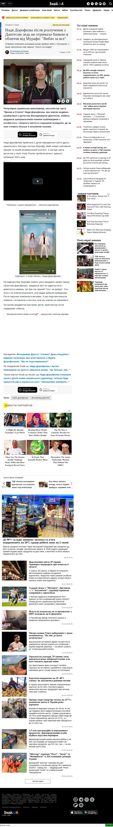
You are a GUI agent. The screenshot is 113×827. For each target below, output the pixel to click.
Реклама (26, 807)
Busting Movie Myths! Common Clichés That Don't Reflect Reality (37, 432)
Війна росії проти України (17, 18)
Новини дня (62, 18)
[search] (110, 4)
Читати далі (37, 781)
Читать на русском (61, 25)
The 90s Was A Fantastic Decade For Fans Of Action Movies (60, 432)
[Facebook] (58, 101)
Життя (57, 10)
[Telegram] (88, 3)
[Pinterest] (104, 3)
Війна (65, 10)
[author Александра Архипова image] (7, 52)
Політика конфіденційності (11, 807)
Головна (5, 10)
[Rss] (96, 3)
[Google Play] (91, 812)
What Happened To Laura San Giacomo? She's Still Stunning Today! (99, 207)
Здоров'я (96, 10)
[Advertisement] (38, 334)
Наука (106, 10)
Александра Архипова (19, 51)
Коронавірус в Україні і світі (43, 18)
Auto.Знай (47, 10)
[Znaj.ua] (56, 3)
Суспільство (76, 10)
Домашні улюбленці (30, 10)
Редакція (35, 807)
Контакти (43, 807)
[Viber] (92, 3)
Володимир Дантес (41, 398)
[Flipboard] (100, 3)
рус (10, 4)
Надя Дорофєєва (20, 398)
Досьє (15, 10)
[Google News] (92, 799)
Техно (87, 10)
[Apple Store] (77, 812)
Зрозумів (109, 824)
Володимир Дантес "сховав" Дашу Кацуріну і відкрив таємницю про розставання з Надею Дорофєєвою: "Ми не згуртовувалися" (36, 358)
